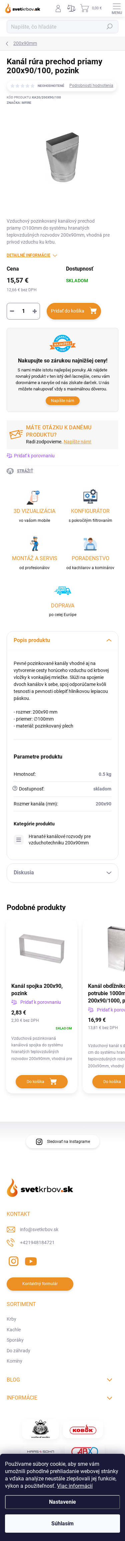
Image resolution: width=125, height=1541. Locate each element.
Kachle (14, 1329)
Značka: (19, 103)
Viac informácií (75, 1486)
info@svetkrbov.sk (39, 1229)
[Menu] (116, 8)
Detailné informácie (28, 255)
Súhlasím (62, 1523)
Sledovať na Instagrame (68, 1141)
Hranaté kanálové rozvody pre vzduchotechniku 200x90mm (60, 839)
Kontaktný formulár (40, 1283)
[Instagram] (12, 1260)
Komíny (14, 1361)
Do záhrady (18, 1350)
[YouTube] (30, 1260)
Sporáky (15, 1340)
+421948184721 (37, 1242)
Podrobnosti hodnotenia (91, 85)
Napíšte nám (62, 400)
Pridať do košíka (67, 311)
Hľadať (109, 26)
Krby (11, 1319)
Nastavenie (62, 1502)
